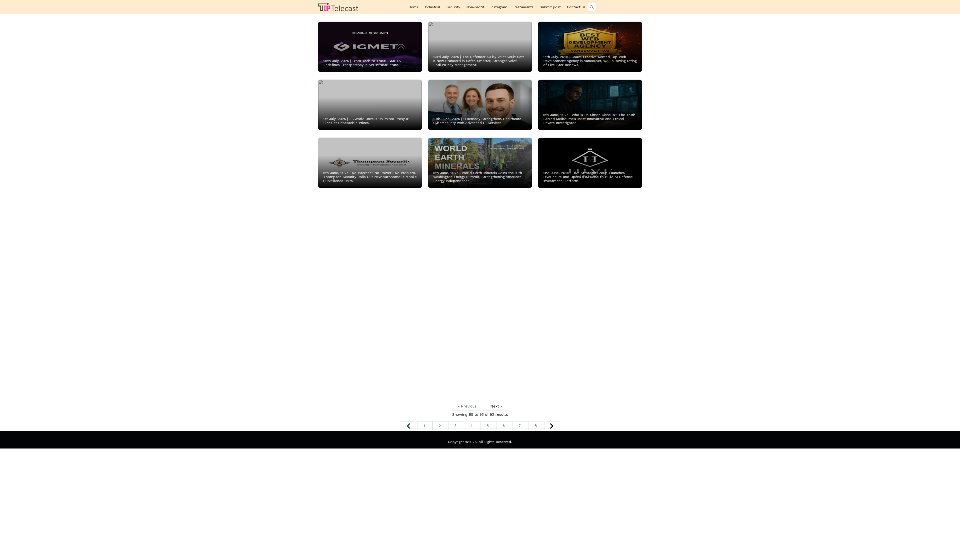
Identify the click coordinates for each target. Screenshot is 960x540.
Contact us (576, 7)
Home (413, 7)
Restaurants (524, 7)
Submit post (550, 7)
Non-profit (475, 7)
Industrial (432, 7)
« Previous (468, 406)
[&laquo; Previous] (409, 425)
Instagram (498, 7)
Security (453, 7)
